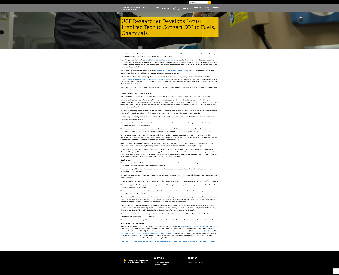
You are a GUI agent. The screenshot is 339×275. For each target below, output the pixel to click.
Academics (166, 8)
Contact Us (215, 8)
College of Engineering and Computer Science (133, 8)
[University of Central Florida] (141, 2)
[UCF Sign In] (180, 2)
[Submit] (209, 2)
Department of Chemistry (201, 231)
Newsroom (187, 8)
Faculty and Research (176, 8)
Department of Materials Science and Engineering (199, 226)
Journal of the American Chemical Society (172, 71)
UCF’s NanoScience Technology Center (162, 60)
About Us (156, 8)
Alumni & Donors (206, 8)
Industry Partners (197, 8)
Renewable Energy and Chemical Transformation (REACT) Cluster (145, 79)
